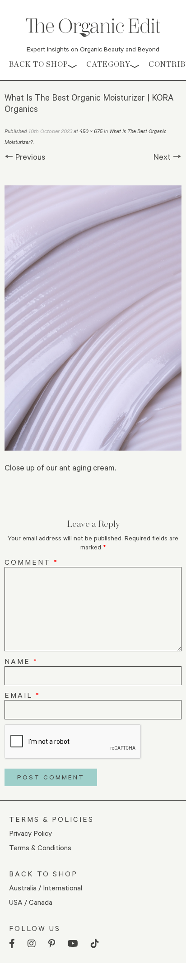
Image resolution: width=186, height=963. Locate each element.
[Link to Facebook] (12, 944)
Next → (167, 156)
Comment (31, 562)
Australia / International (45, 887)
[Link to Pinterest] (51, 944)
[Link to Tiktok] (95, 944)
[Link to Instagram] (32, 944)
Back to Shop (38, 64)
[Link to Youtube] (73, 944)
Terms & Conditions (40, 847)
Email (22, 695)
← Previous (25, 156)
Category (108, 64)
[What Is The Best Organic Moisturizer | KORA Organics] (93, 318)
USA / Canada (30, 902)
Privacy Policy (30, 833)
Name (21, 661)
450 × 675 (90, 131)
